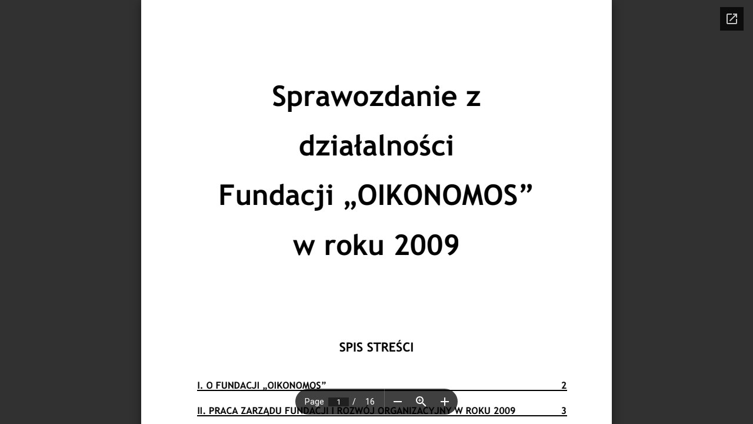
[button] (397, 401)
